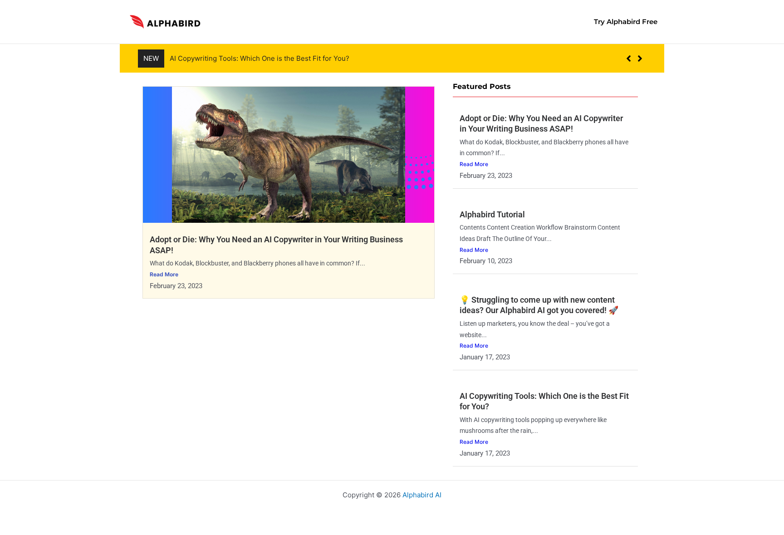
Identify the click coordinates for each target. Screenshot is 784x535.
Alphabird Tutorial (492, 214)
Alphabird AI (421, 495)
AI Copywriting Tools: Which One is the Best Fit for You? (259, 58)
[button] (640, 59)
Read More (164, 274)
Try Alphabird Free (625, 21)
